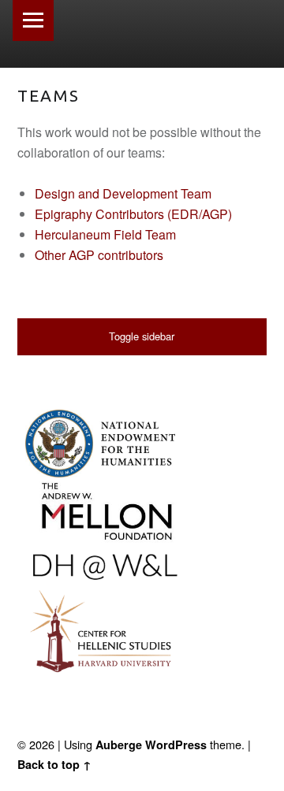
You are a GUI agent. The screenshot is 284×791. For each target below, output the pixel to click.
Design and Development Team (123, 193)
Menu (33, 20)
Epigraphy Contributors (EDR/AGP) (133, 214)
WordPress (176, 744)
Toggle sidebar (141, 336)
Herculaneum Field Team (105, 234)
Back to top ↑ (54, 764)
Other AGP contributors (99, 255)
